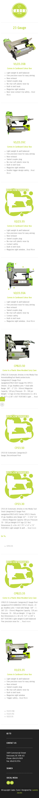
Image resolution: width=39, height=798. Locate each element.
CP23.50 (19, 448)
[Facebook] (12, 782)
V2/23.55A (19, 293)
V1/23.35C (20, 142)
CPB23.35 (19, 593)
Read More (31, 250)
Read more (32, 528)
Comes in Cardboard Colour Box (19, 68)
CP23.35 (10, 546)
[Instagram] (8, 782)
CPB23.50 (19, 366)
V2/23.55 (19, 221)
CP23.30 (19, 504)
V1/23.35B (19, 64)
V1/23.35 (19, 670)
